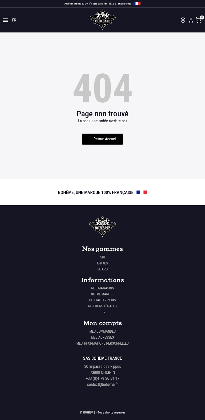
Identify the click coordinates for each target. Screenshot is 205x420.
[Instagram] (103, 395)
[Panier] (198, 20)
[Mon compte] (191, 20)
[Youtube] (113, 395)
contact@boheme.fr (102, 384)
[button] (102, 139)
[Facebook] (93, 395)
